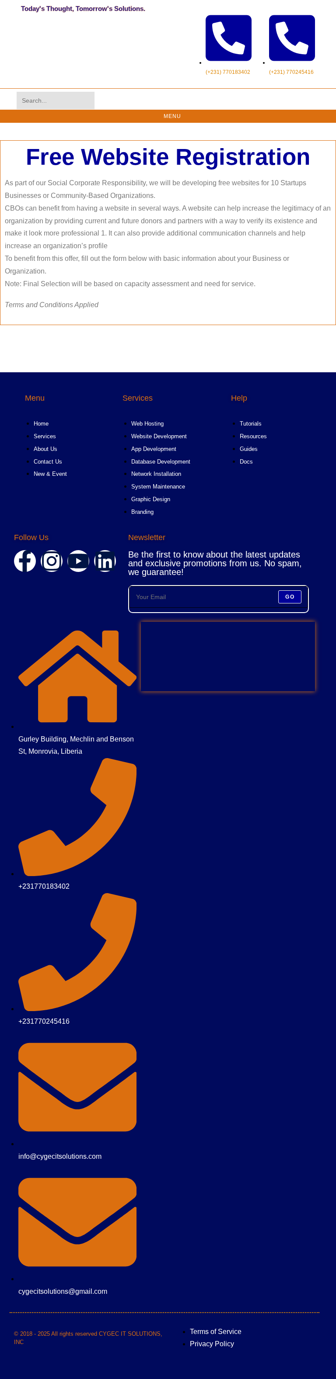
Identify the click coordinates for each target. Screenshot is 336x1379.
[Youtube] (78, 561)
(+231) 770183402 (228, 72)
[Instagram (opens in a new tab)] (264, 100)
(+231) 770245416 (291, 72)
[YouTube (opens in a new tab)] (301, 100)
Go (289, 597)
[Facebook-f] (25, 561)
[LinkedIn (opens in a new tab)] (276, 100)
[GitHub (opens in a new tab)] (289, 100)
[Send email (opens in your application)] (313, 100)
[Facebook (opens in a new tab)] (252, 100)
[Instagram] (52, 561)
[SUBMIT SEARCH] (86, 100)
